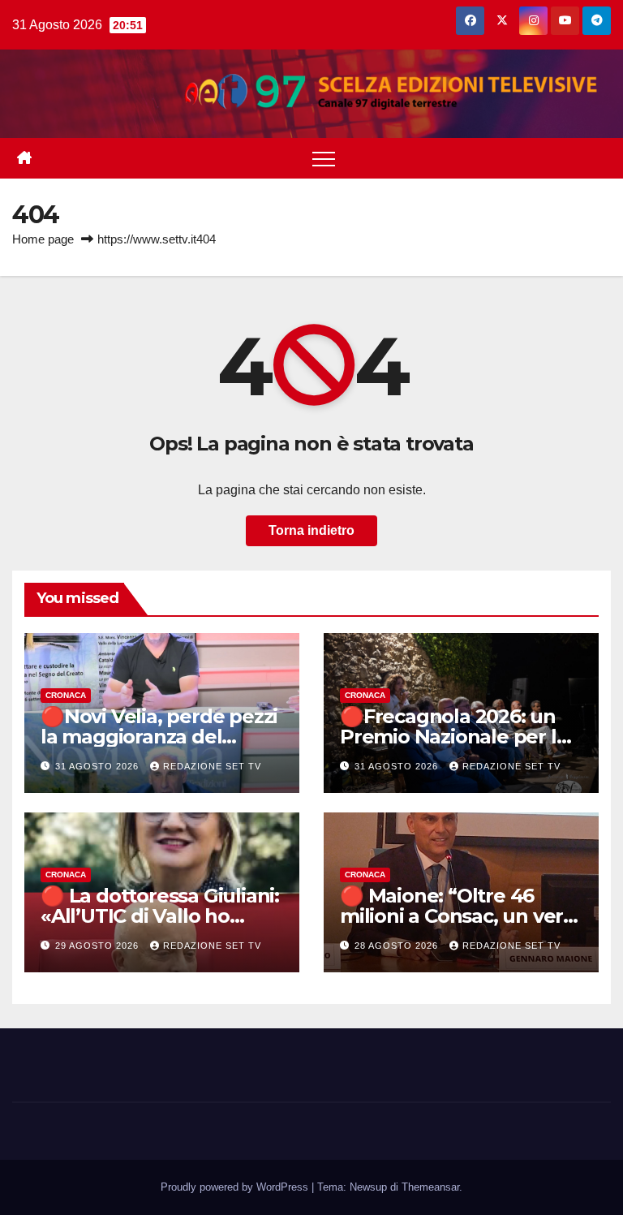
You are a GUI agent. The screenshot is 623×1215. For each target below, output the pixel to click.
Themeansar (430, 1187)
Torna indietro (311, 530)
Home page (43, 239)
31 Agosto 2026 (98, 766)
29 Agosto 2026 (98, 945)
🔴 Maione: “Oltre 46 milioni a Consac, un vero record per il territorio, (457, 916)
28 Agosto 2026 (397, 945)
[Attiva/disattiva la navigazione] (324, 158)
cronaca (65, 695)
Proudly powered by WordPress (236, 1187)
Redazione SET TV (212, 766)
